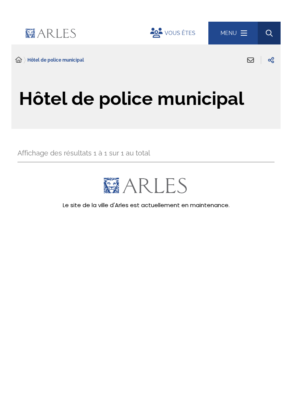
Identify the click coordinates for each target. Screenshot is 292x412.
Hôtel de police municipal (55, 60)
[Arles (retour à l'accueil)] (85, 33)
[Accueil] (18, 60)
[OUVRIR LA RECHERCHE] (269, 33)
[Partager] (271, 60)
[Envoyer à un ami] (250, 60)
